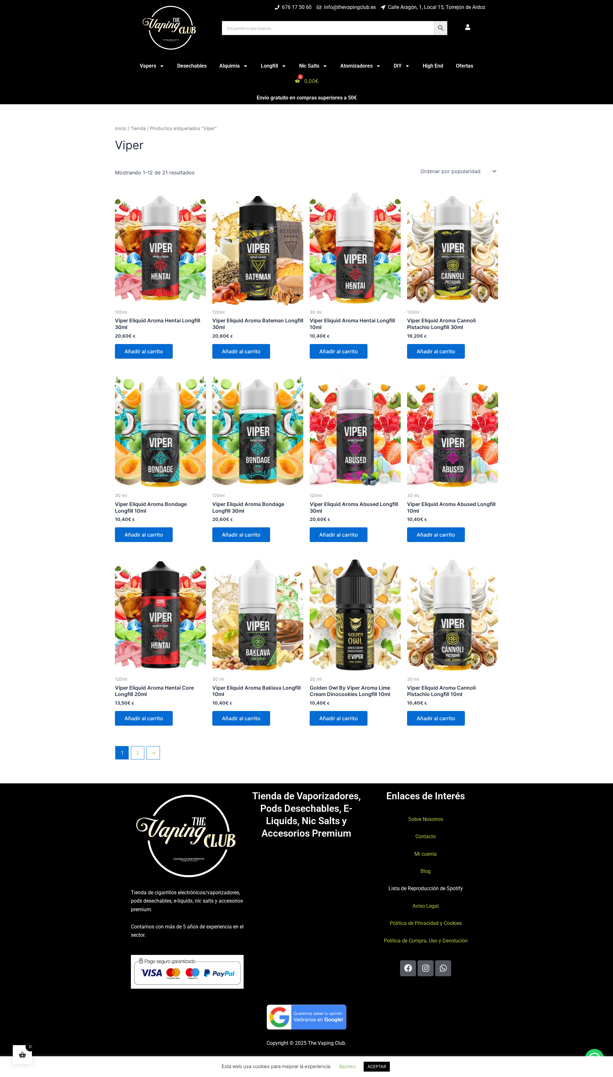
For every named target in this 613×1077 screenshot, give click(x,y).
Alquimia (229, 66)
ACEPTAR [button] (376, 1066)
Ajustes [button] (347, 1066)
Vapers (148, 66)
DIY (398, 66)
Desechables (192, 66)
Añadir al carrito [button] (144, 351)
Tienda (138, 128)
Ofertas (464, 66)
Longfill (269, 66)
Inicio (120, 128)
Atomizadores (356, 66)
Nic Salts (309, 66)
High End (433, 66)
